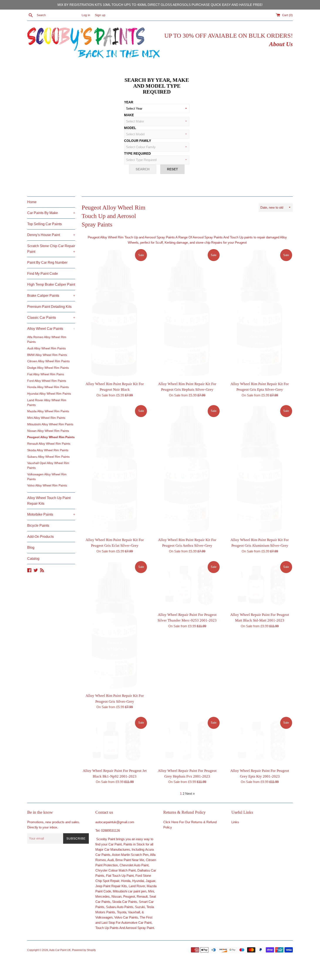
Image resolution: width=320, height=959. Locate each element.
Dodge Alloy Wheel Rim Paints (48, 367)
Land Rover (137, 886)
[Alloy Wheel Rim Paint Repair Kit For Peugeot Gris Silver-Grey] (115, 625)
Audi (110, 860)
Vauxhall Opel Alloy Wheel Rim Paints (48, 465)
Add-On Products (40, 536)
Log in (86, 15)
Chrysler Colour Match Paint (115, 870)
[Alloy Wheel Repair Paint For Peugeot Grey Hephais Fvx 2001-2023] (187, 741)
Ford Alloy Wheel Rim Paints (46, 380)
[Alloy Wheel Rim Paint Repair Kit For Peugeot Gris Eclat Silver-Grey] (115, 469)
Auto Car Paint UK (60, 950)
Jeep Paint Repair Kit (110, 886)
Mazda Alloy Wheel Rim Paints (48, 411)
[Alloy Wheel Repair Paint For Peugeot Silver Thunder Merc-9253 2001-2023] (187, 585)
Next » (190, 793)
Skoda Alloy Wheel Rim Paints (47, 450)
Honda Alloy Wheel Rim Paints (48, 387)
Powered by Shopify (84, 950)
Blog (30, 547)
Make (129, 115)
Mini (151, 891)
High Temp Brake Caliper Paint (51, 284)
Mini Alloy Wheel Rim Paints (46, 417)
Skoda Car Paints (124, 902)
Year (128, 102)
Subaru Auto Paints (119, 907)
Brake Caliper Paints (51, 295)
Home (32, 202)
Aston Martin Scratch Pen (130, 855)
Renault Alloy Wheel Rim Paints (48, 443)
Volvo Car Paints (126, 917)
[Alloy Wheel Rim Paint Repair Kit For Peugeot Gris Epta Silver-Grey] (260, 313)
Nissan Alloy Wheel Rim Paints (48, 431)
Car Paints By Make (51, 213)
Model (130, 128)
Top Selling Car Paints (44, 224)
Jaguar (150, 881)
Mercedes (102, 896)
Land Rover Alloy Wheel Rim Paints (46, 403)
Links (235, 822)
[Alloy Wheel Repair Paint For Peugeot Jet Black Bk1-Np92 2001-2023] (115, 741)
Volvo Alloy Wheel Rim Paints (47, 485)
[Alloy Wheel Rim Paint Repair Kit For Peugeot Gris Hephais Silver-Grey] (187, 313)
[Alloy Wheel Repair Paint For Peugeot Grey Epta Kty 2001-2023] (260, 741)
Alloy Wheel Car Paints (51, 328)
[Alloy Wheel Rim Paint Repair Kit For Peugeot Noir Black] (115, 313)
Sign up (100, 15)
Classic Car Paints (51, 317)
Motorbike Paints (51, 514)
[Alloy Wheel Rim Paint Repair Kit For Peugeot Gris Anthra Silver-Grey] (187, 469)
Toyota (121, 912)
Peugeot (129, 896)
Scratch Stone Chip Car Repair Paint (51, 248)
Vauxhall (134, 912)
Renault (142, 896)
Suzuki (140, 907)
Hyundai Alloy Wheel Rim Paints (49, 393)
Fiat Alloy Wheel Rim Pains (45, 374)
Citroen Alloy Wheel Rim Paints (48, 361)
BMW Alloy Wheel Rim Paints (47, 355)
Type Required (137, 153)
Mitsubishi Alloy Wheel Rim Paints (50, 424)
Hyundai (138, 881)
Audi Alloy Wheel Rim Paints (46, 348)
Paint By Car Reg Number (47, 262)
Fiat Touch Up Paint (120, 875)
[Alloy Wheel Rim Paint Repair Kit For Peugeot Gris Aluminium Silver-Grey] (260, 469)
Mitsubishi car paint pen (129, 891)
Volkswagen (104, 917)
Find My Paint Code (42, 273)
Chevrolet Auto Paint (134, 865)
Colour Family (137, 141)
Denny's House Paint (51, 235)
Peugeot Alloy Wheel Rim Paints (51, 437)
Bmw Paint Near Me (129, 860)
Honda (125, 881)
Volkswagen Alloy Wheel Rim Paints (47, 477)
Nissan (116, 896)
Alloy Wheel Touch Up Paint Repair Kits (49, 500)
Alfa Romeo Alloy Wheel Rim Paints (46, 339)
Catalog (33, 558)
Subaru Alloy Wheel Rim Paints (48, 456)
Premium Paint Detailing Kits (49, 306)
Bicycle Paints (38, 525)
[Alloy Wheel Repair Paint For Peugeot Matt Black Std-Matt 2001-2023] (260, 585)
